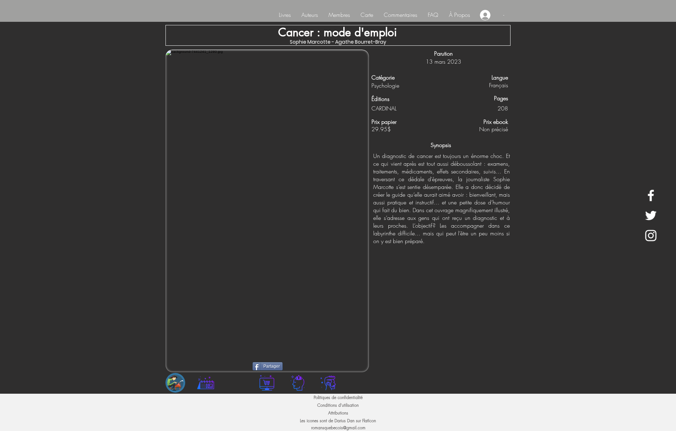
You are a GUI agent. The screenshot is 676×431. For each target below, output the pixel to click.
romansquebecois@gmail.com (338, 428)
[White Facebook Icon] (650, 195)
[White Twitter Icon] (650, 215)
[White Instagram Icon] (650, 235)
